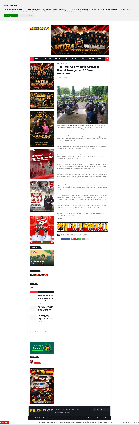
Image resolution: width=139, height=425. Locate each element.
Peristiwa (85, 234)
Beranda (59, 63)
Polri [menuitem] (49, 58)
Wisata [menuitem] (37, 58)
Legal (102, 417)
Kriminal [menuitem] (82, 58)
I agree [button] (7, 15)
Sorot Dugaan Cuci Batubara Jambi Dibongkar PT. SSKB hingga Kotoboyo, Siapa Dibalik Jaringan (39, 422)
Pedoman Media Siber (42, 22)
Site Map (32, 287)
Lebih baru (60, 242)
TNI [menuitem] (44, 58)
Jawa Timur (73, 234)
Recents (41, 292)
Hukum (67, 234)
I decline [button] (14, 15)
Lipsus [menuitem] (91, 58)
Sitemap (55, 22)
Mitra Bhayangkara (40, 417)
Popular (33, 292)
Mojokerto (79, 234)
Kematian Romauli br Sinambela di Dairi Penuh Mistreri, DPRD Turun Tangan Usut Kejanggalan (45, 318)
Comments (50, 292)
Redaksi (50, 22)
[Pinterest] (76, 239)
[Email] (83, 239)
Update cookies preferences (38, 331)
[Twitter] (72, 239)
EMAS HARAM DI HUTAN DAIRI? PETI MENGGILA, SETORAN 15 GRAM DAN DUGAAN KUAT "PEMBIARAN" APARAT (45, 308)
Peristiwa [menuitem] (73, 58)
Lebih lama (104, 242)
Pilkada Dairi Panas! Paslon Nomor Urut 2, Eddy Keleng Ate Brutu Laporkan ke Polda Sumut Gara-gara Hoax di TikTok (45, 298)
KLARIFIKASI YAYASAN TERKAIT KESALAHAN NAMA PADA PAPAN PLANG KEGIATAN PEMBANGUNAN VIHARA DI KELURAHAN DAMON (97, 422)
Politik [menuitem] (64, 58)
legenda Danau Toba (38, 262)
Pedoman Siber (95, 417)
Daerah (65, 63)
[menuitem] (32, 59)
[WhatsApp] (79, 239)
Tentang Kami (33, 22)
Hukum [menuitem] (57, 58)
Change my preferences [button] (25, 15)
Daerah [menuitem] (98, 58)
